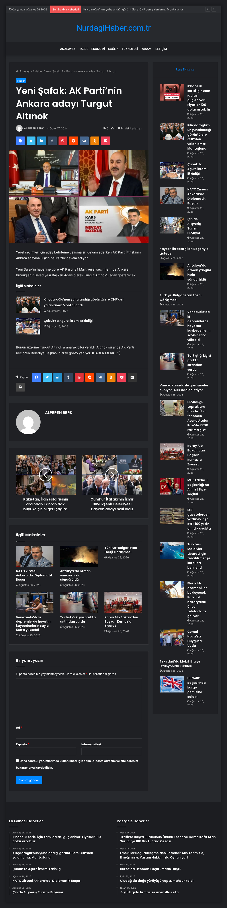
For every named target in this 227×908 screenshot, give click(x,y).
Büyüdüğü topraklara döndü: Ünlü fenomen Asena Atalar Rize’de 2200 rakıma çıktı (198, 416)
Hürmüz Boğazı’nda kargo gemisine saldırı (196, 687)
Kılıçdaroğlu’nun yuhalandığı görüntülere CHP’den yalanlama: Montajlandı (133, 9)
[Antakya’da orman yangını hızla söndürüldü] (79, 556)
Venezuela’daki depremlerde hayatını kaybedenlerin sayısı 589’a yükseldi (33, 623)
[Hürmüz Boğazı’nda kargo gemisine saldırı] (172, 684)
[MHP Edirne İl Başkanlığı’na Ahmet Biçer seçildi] (172, 486)
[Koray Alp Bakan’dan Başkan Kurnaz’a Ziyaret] (123, 602)
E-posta (22, 744)
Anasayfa (67, 49)
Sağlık (113, 49)
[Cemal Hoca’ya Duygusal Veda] (172, 637)
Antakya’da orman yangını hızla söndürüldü (75, 575)
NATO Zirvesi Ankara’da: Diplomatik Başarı (34, 575)
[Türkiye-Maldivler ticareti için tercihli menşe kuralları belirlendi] (172, 550)
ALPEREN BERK (34, 128)
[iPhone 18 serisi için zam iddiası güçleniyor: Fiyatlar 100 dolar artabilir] (172, 92)
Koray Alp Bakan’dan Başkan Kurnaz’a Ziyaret (121, 621)
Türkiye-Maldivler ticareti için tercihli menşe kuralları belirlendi (198, 556)
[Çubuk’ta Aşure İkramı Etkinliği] (28, 326)
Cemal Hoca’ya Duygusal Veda (195, 638)
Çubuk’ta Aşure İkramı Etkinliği (68, 320)
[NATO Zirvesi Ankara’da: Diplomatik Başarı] (35, 556)
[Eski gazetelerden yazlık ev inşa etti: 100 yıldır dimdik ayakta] (172, 516)
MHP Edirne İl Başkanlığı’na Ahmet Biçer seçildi (198, 487)
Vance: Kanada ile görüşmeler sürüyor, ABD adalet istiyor (184, 387)
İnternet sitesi (91, 744)
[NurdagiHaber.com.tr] (113, 27)
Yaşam (146, 49)
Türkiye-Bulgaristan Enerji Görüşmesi (120, 550)
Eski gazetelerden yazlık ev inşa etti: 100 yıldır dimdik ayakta (199, 519)
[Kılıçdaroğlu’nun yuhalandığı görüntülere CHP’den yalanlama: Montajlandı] (28, 305)
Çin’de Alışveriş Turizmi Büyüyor (194, 226)
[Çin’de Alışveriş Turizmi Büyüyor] (172, 225)
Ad (19, 727)
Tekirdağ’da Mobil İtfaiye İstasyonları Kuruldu (180, 663)
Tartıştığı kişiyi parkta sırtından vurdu (78, 619)
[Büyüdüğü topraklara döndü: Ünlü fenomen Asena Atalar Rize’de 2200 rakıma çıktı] (172, 408)
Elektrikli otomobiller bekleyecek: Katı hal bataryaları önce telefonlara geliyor (197, 599)
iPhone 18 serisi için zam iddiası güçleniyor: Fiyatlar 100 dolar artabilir (198, 98)
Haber (83, 49)
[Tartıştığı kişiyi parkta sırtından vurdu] (79, 602)
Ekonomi (98, 49)
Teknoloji (130, 49)
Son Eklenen (185, 69)
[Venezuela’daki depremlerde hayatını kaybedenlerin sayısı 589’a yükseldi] (35, 602)
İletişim (161, 49)
